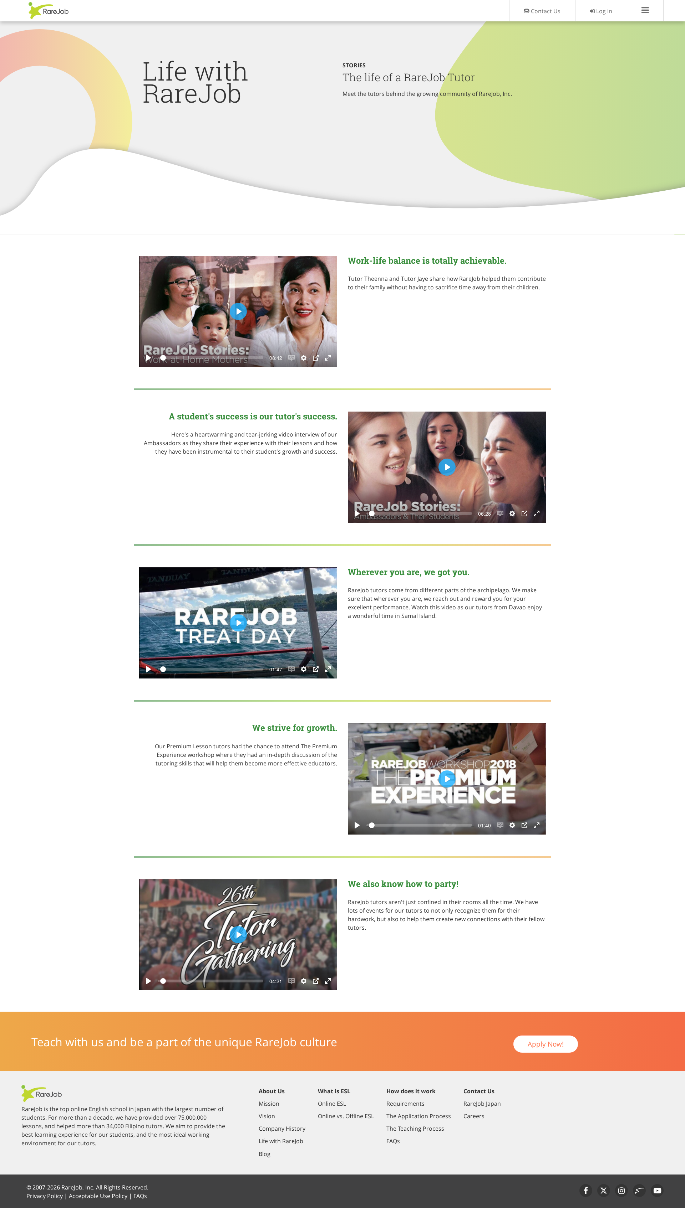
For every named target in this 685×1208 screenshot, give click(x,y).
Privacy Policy (44, 1196)
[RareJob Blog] (639, 1190)
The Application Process (418, 1116)
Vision (267, 1116)
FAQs (393, 1141)
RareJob (49, 10)
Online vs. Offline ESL (346, 1116)
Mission (269, 1104)
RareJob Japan (482, 1104)
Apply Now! (546, 1044)
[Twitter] (603, 1190)
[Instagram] (621, 1190)
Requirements (405, 1104)
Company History (282, 1128)
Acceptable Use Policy (98, 1196)
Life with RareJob (281, 1141)
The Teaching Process (415, 1128)
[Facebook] (585, 1190)
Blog (264, 1154)
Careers (473, 1116)
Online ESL (332, 1104)
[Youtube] (657, 1190)
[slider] (211, 357)
